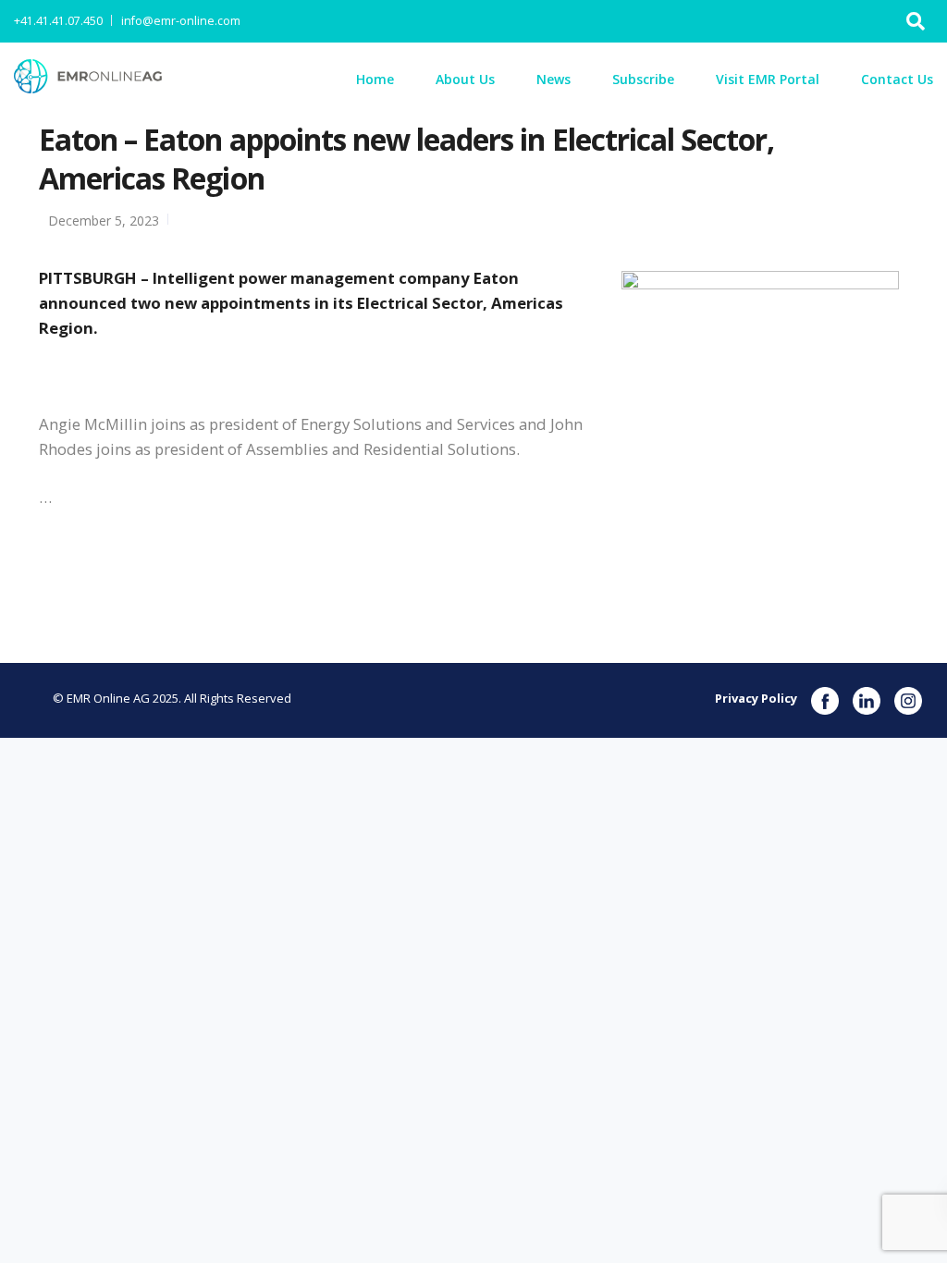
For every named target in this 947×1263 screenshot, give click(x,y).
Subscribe (643, 79)
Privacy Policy (756, 698)
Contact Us (897, 79)
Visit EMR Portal (767, 79)
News (553, 79)
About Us (465, 79)
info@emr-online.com (180, 21)
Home (375, 79)
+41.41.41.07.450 (58, 21)
